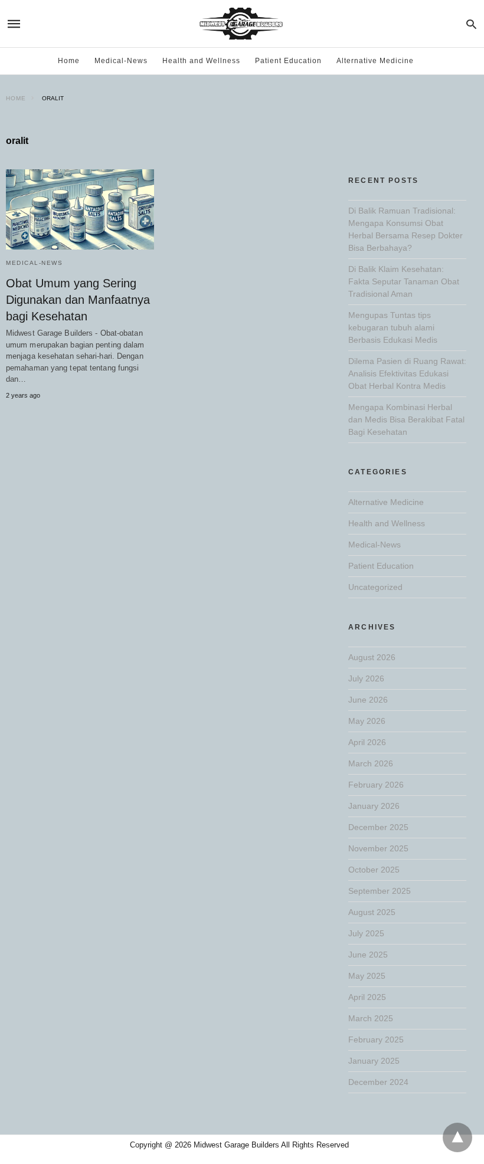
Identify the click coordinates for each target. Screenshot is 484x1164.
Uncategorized (375, 587)
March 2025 (370, 1018)
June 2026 (368, 699)
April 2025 (367, 997)
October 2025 (374, 869)
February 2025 (376, 1039)
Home (69, 61)
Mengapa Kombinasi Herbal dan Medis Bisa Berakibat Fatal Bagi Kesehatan (406, 419)
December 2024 (378, 1082)
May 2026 (366, 721)
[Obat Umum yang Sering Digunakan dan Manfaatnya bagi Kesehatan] (80, 209)
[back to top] (457, 1137)
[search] (471, 24)
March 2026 (370, 763)
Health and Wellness (201, 61)
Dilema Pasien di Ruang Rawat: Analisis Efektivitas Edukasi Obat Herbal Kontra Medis (407, 373)
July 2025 (366, 933)
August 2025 (371, 912)
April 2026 (367, 742)
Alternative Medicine (375, 61)
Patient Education (288, 61)
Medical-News (121, 61)
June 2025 (368, 954)
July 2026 (366, 678)
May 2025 (366, 976)
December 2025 (378, 827)
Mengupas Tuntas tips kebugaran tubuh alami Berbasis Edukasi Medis (392, 327)
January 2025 (374, 1060)
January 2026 (374, 806)
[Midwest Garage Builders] (241, 24)
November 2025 (378, 848)
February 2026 (376, 784)
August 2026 (371, 657)
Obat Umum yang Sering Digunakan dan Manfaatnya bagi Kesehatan (78, 300)
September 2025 (379, 891)
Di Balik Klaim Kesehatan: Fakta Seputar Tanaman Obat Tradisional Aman (403, 281)
